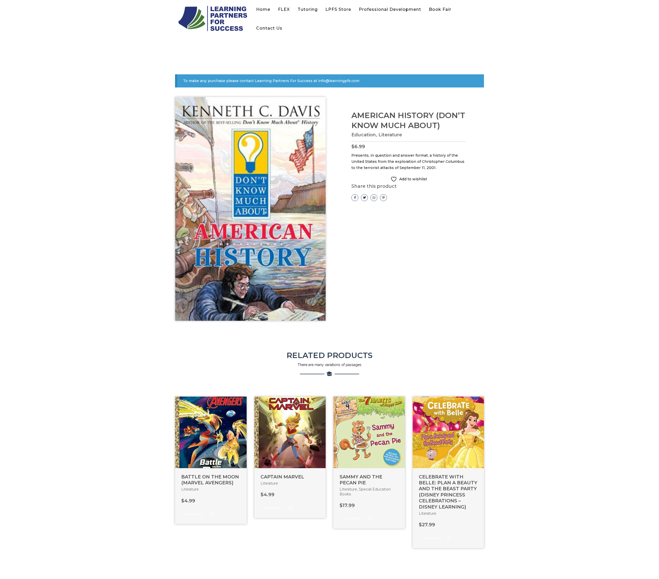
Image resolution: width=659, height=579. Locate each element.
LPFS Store (338, 9)
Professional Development (390, 9)
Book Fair (440, 9)
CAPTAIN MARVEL (282, 477)
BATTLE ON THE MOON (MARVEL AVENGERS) (210, 480)
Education (363, 135)
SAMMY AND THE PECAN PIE (361, 480)
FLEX (284, 9)
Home (263, 9)
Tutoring (308, 9)
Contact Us (269, 28)
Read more (193, 514)
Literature (390, 135)
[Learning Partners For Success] (213, 19)
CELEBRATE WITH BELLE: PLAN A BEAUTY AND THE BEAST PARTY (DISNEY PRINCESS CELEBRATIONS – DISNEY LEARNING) (448, 492)
